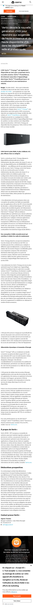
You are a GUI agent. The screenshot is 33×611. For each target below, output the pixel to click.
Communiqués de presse (7, 18)
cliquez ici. (14, 592)
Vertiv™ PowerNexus (13, 115)
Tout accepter (17, 596)
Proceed (9, 11)
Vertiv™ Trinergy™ (22, 109)
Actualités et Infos (12, 16)
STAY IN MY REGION (24, 11)
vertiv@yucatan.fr (8, 524)
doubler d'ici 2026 (6, 91)
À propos (3, 16)
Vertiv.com (14, 424)
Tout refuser (17, 601)
